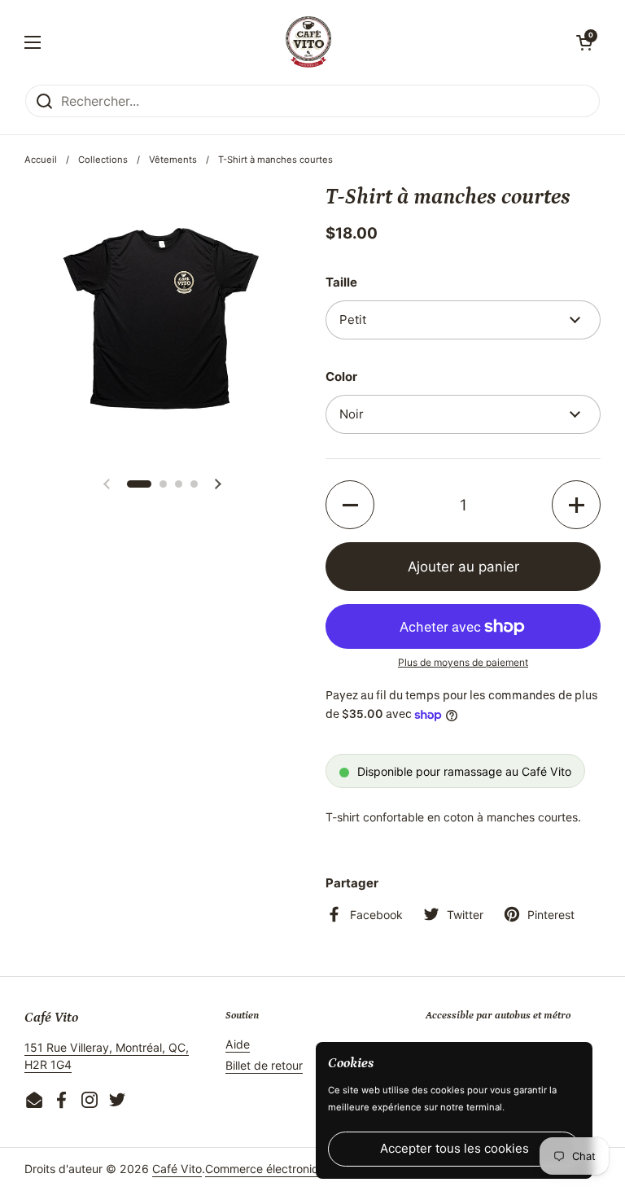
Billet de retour (264, 1065)
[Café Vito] (308, 42)
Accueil (40, 159)
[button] (584, 42)
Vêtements (173, 159)
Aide (237, 1044)
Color (341, 376)
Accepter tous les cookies (454, 1148)
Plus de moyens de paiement (463, 662)
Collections (103, 159)
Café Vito (177, 1169)
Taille (341, 282)
